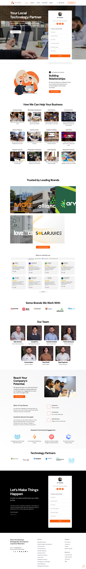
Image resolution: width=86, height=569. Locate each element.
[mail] (63, 24)
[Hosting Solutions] (68, 112)
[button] (83, 566)
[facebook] (17, 551)
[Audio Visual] (68, 132)
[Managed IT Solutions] (17, 152)
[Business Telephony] (17, 132)
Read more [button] (31, 270)
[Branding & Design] (17, 112)
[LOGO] (16, 1)
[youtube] (25, 551)
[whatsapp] (57, 24)
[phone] (60, 24)
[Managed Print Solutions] (68, 152)
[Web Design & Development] (34, 112)
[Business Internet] (34, 132)
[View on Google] (13, 263)
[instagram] (23, 551)
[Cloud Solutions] (51, 112)
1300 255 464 (61, 2)
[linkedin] (21, 551)
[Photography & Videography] (34, 152)
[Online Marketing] (51, 152)
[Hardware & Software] (51, 132)
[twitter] (19, 551)
